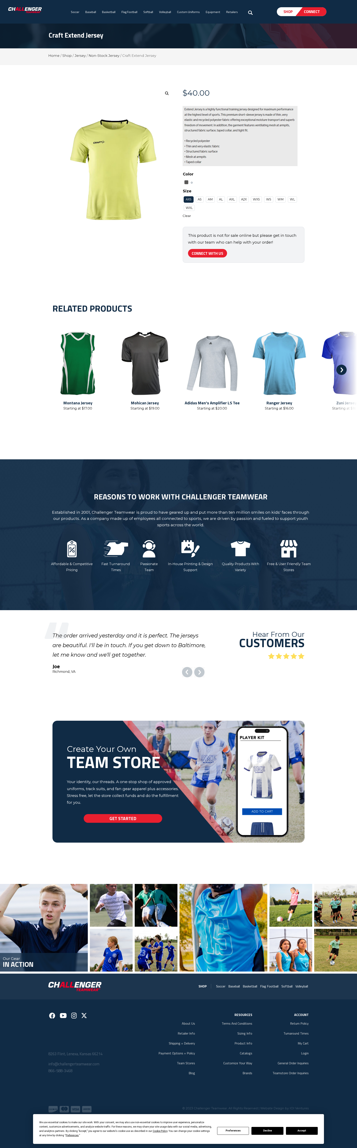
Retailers (232, 12)
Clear (187, 216)
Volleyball (165, 12)
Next (341, 370)
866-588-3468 (60, 1090)
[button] (167, 93)
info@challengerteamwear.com (73, 1083)
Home (54, 56)
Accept (302, 1130)
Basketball (108, 12)
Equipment (213, 12)
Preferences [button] (72, 1135)
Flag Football (129, 12)
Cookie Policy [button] (160, 1131)
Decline (267, 1130)
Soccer (75, 12)
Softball (148, 12)
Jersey (80, 56)
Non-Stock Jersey (104, 56)
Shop (288, 11)
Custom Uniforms (188, 12)
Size (187, 191)
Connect (312, 11)
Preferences (233, 1130)
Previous (15, 370)
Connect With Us (207, 253)
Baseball (90, 12)
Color (188, 174)
